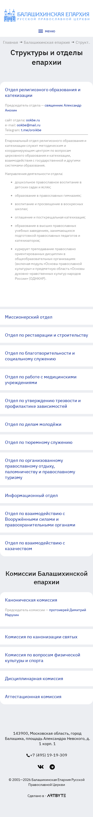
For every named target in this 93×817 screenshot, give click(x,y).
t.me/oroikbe (31, 130)
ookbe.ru (33, 120)
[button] (46, 92)
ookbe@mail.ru (28, 125)
